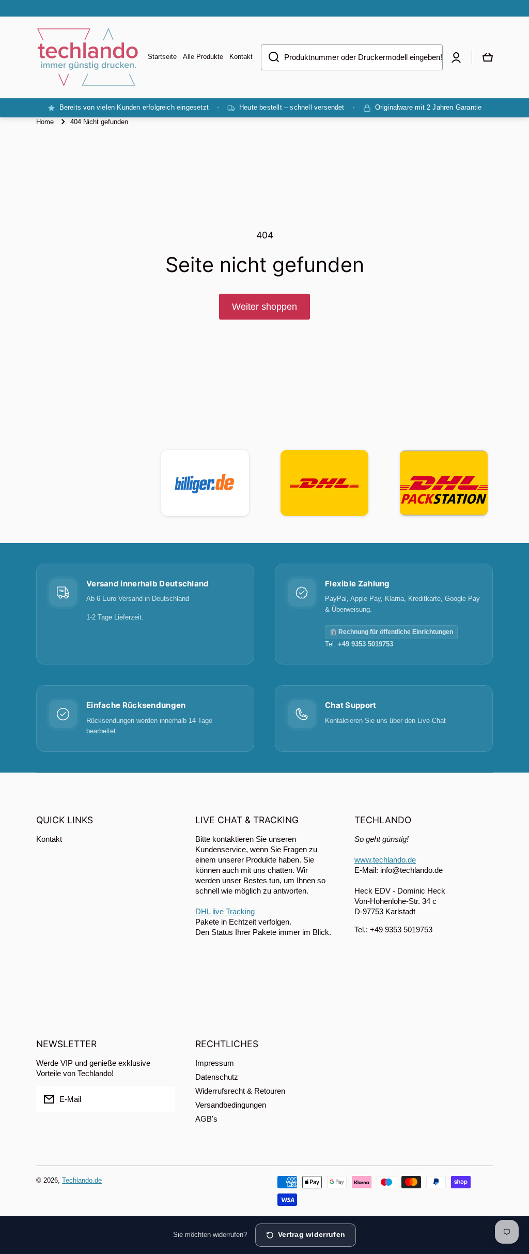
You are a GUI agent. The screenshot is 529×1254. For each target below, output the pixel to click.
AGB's (206, 1118)
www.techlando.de (385, 859)
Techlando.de (82, 1180)
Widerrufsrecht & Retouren (240, 1090)
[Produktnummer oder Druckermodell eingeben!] (270, 57)
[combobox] (352, 57)
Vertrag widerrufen (311, 1234)
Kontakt (49, 839)
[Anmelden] (162, 1099)
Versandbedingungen (230, 1104)
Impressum (214, 1063)
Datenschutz (216, 1076)
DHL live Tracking (225, 911)
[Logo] (87, 57)
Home (45, 122)
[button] (488, 57)
